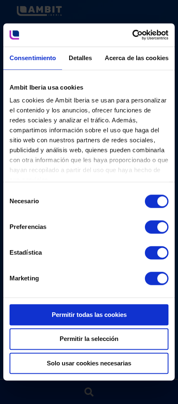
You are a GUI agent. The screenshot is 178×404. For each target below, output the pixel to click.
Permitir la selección (89, 339)
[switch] (148, 223)
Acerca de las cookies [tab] (136, 57)
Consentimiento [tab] (33, 57)
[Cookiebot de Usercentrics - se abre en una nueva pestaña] (132, 34)
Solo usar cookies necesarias (89, 363)
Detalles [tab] (80, 57)
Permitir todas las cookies (89, 314)
